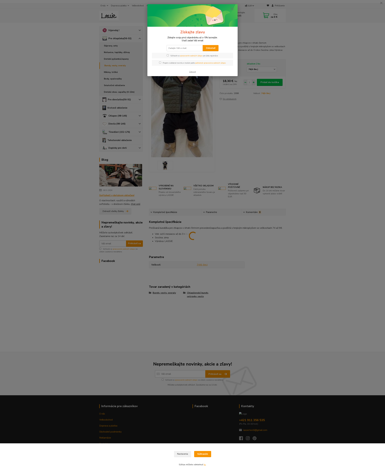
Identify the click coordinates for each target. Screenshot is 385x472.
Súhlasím (202, 454)
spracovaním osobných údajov (191, 56)
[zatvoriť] (232, 9)
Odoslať (210, 48)
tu (205, 464)
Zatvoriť (192, 72)
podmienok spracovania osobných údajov (210, 63)
